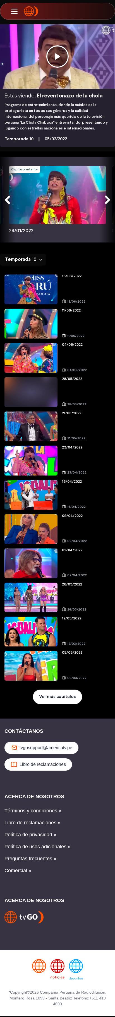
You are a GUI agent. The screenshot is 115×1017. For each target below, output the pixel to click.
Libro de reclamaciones (43, 764)
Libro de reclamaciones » (32, 822)
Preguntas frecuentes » (30, 858)
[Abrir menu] (14, 11)
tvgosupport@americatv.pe (46, 747)
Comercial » (17, 870)
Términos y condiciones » (32, 810)
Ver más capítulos (57, 697)
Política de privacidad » (30, 834)
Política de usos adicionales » (37, 846)
